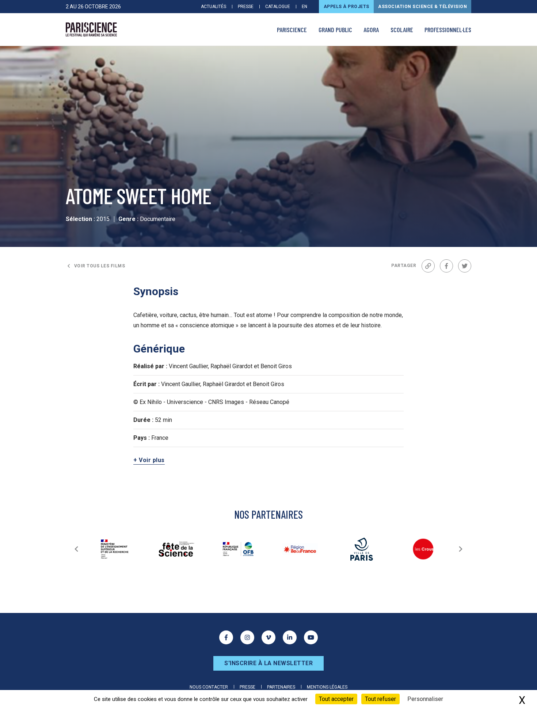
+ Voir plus (149, 460)
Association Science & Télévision (422, 6)
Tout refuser (380, 698)
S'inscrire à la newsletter (268, 663)
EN (304, 6)
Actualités (213, 6)
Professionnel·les (447, 30)
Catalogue (277, 6)
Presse (246, 6)
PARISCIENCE (292, 30)
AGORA (371, 30)
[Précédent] (76, 549)
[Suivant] (460, 549)
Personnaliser (425, 698)
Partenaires (281, 687)
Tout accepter (336, 698)
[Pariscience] (91, 29)
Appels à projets (346, 6)
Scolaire (402, 30)
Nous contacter (209, 687)
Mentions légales (327, 687)
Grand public (335, 30)
